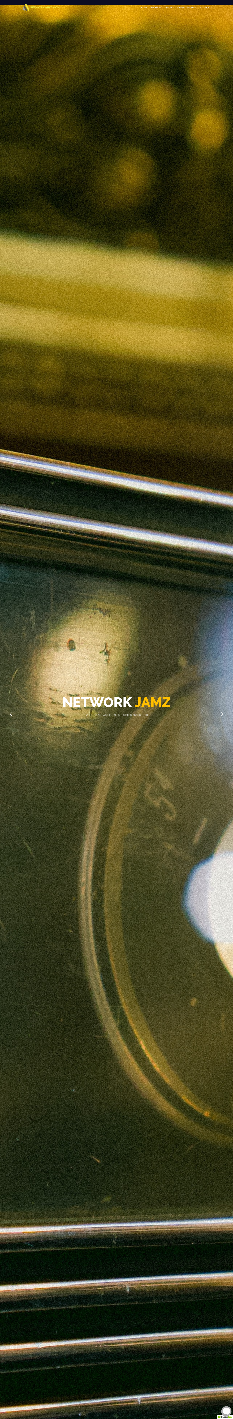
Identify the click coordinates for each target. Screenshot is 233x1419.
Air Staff (155, 7)
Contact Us (205, 7)
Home (144, 7)
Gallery (169, 7)
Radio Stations (185, 7)
